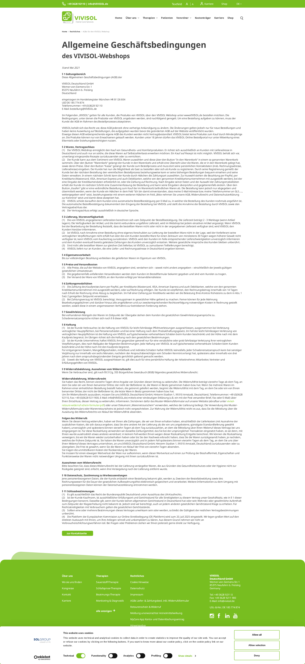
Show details (185, 655)
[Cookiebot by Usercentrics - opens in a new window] (42, 657)
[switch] (112, 655)
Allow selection (256, 645)
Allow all (257, 634)
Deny (257, 655)
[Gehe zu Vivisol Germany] (79, 18)
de (238, 4)
